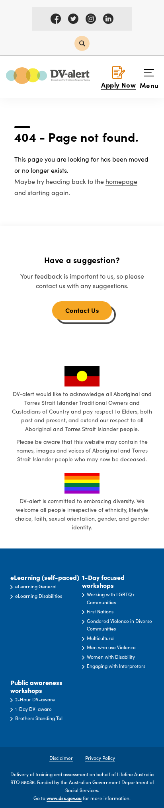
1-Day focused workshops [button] (103, 581)
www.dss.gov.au (64, 798)
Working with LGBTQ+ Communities (111, 598)
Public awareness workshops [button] (36, 686)
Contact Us (82, 310)
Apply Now (118, 84)
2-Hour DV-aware (35, 699)
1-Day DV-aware (33, 709)
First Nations (100, 611)
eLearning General (36, 586)
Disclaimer (61, 758)
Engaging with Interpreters (116, 666)
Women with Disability (111, 657)
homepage (121, 181)
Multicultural (101, 638)
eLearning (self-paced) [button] (44, 577)
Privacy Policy (100, 758)
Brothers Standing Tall (39, 718)
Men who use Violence (111, 647)
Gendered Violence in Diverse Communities (119, 625)
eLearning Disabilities (38, 596)
